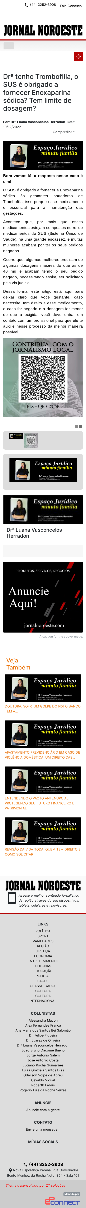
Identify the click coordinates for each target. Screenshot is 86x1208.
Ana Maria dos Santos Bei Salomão (43, 1030)
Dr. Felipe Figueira (43, 1035)
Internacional (43, 1001)
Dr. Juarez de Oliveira (43, 1040)
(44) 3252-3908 (43, 1164)
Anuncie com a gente (43, 1110)
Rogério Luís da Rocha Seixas (43, 1090)
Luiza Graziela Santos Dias (43, 1070)
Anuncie (43, 1103)
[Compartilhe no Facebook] (82, 133)
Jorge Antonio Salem (43, 1055)
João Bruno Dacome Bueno (43, 1050)
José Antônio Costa (43, 1060)
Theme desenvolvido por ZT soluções (35, 1185)
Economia (43, 956)
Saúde (43, 981)
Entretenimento (43, 961)
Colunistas (43, 1013)
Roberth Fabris (43, 1085)
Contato (43, 1122)
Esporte (43, 936)
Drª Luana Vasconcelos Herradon (43, 1045)
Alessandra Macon (43, 1020)
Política (43, 931)
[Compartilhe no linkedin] (78, 133)
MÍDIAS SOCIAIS (43, 1142)
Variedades (43, 941)
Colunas (43, 966)
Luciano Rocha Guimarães (43, 1065)
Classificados (43, 986)
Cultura (43, 991)
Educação (43, 971)
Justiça (43, 951)
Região (43, 946)
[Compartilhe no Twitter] (80, 133)
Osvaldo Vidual (43, 1080)
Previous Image (6, 472)
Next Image (80, 472)
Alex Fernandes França (43, 1025)
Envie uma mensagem (43, 1129)
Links (43, 924)
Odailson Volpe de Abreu (43, 1075)
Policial (43, 976)
